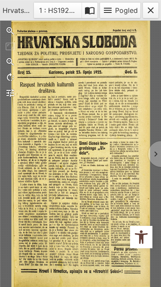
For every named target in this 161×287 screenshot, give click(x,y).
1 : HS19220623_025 (60, 10)
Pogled (120, 10)
